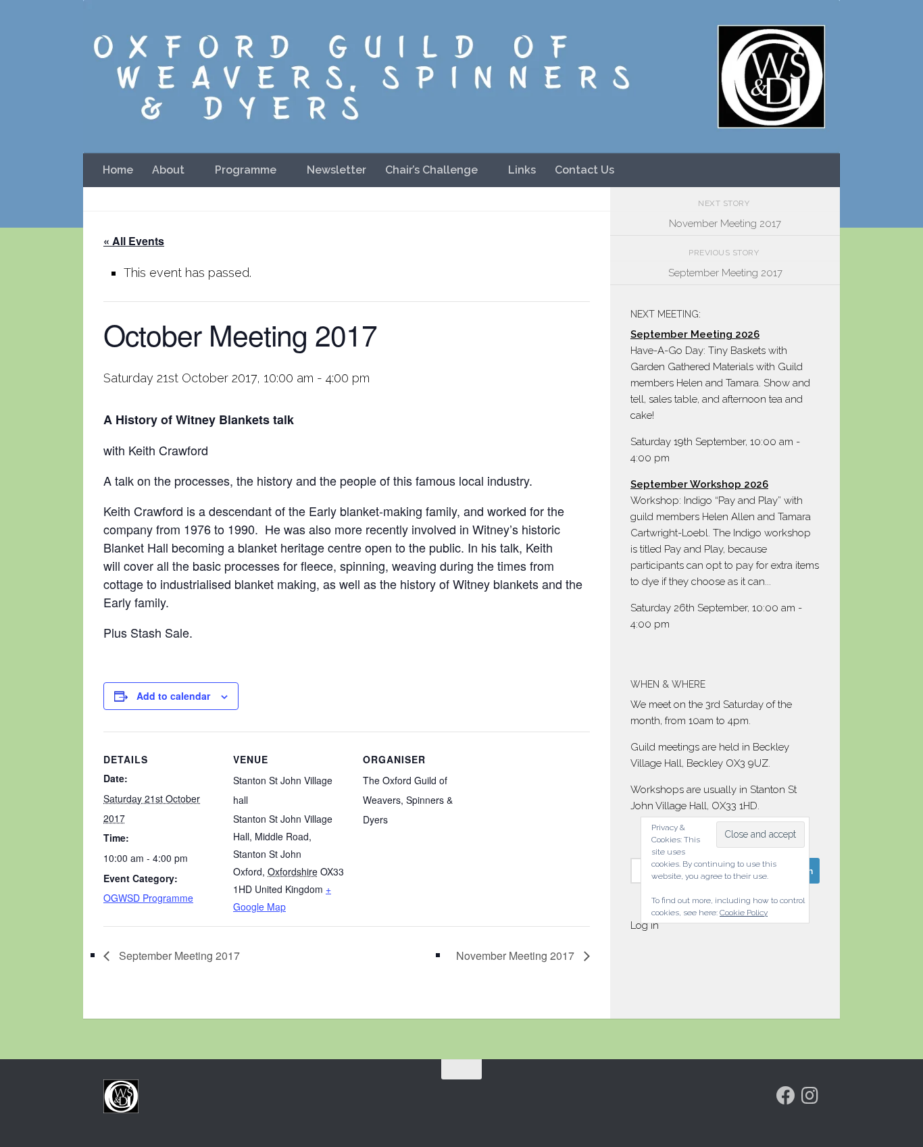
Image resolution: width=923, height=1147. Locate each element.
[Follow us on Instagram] (810, 1095)
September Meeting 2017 (178, 955)
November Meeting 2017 (516, 955)
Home (118, 169)
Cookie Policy (744, 912)
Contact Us (584, 169)
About (168, 169)
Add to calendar (173, 696)
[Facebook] (785, 1095)
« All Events (133, 241)
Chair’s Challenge (431, 169)
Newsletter (336, 169)
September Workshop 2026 (699, 484)
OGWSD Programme (148, 897)
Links (522, 169)
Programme (245, 169)
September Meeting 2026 (694, 334)
